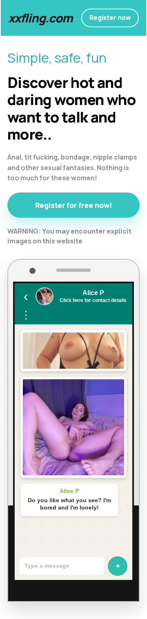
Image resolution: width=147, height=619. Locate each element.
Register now (110, 17)
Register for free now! (73, 205)
